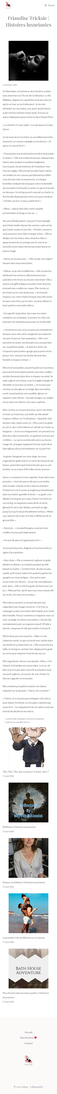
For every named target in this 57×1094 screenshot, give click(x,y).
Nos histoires (27, 1037)
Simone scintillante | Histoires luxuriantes (24, 882)
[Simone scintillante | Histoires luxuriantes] (28, 875)
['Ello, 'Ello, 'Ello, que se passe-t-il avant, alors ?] (28, 765)
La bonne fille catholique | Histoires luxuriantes (25, 719)
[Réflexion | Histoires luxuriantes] (28, 820)
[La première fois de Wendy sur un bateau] (28, 931)
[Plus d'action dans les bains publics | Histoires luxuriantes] (28, 986)
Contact (28, 1043)
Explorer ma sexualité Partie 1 (18, 722)
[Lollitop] (8, 5)
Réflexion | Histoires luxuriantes (19, 826)
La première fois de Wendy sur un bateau (24, 937)
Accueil (28, 1032)
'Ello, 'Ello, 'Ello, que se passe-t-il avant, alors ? (26, 771)
